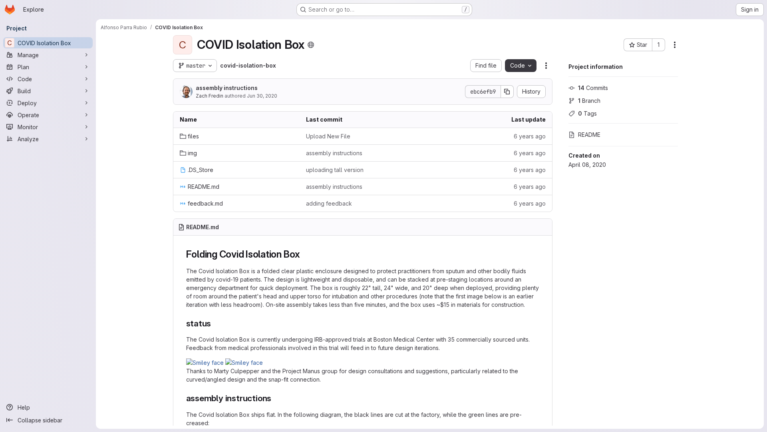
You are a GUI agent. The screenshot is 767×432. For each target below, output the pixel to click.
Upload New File (328, 136)
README (589, 134)
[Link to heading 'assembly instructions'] (275, 398)
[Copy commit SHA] (507, 91)
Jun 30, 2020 (262, 96)
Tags (587, 113)
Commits (593, 87)
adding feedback (329, 203)
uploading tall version (335, 169)
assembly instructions (227, 87)
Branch (589, 100)
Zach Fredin (209, 96)
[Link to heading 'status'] (215, 323)
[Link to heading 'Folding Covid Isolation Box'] (305, 254)
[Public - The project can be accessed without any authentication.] (311, 45)
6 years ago (530, 136)
